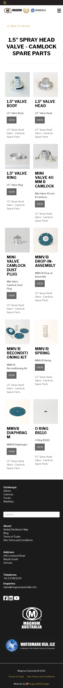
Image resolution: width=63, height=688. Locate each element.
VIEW (12, 120)
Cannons (8, 494)
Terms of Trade (11, 536)
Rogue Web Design (39, 683)
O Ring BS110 (41, 430)
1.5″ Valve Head (45, 103)
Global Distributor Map (15, 529)
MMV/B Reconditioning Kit (17, 353)
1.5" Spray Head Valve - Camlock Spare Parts (16, 133)
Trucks (7, 497)
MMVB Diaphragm (17, 432)
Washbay (8, 501)
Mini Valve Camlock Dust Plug (16, 265)
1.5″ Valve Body (17, 103)
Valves (7, 490)
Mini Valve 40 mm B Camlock (44, 179)
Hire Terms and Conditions (18, 540)
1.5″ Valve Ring (17, 175)
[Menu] (59, 11)
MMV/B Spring (42, 351)
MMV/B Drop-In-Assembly (45, 261)
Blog (6, 533)
